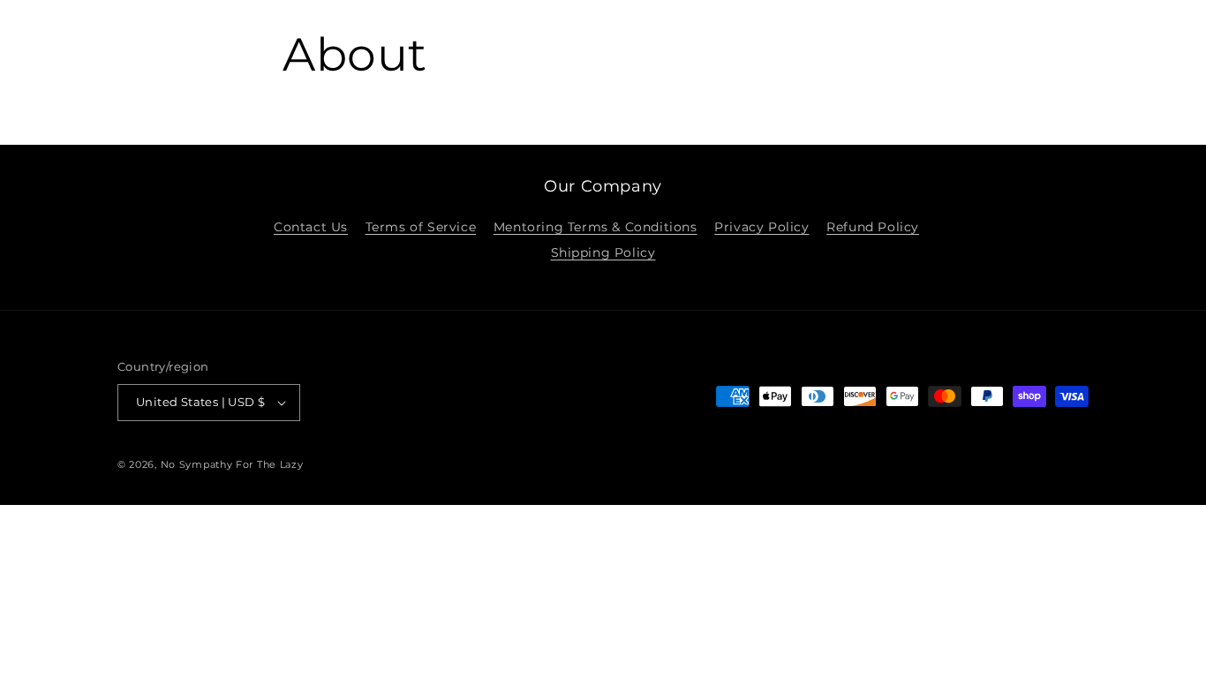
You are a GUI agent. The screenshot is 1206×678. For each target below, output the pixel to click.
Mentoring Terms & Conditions (595, 227)
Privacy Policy (761, 227)
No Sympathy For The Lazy (232, 464)
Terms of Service (421, 227)
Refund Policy (872, 227)
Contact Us (311, 227)
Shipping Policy (603, 252)
